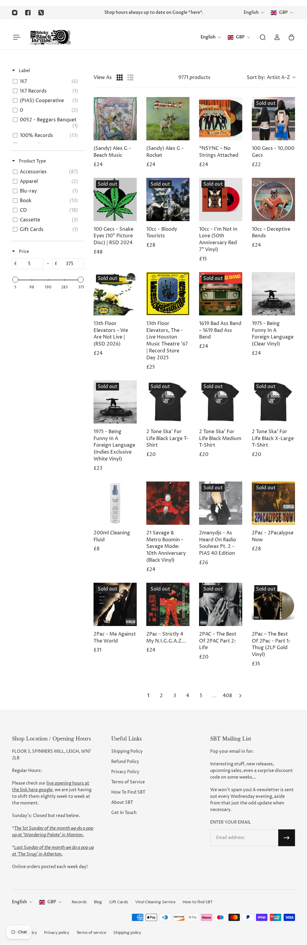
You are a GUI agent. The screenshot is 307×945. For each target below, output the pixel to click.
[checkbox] (47, 81)
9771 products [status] (194, 77)
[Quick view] (131, 134)
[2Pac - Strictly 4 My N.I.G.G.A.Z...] (167, 604)
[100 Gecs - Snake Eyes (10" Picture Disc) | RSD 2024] (115, 199)
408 (227, 695)
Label (24, 71)
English (19, 902)
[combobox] (271, 77)
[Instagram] (14, 12)
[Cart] (291, 37)
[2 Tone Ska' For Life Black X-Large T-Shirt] (273, 402)
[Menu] (16, 37)
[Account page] (277, 37)
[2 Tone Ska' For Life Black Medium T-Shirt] (220, 402)
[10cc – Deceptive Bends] (273, 199)
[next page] (240, 696)
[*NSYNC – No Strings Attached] (220, 118)
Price (23, 251)
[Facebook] (27, 12)
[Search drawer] (262, 37)
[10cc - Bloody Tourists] (167, 199)
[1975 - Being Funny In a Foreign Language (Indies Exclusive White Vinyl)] (115, 402)
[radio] (120, 77)
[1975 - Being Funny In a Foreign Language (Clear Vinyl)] (273, 293)
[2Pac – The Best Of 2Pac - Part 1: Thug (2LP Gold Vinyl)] (273, 604)
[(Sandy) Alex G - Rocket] (167, 118)
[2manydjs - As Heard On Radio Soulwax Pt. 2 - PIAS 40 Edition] (220, 503)
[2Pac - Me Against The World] (115, 604)
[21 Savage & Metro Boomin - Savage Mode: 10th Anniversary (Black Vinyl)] (167, 503)
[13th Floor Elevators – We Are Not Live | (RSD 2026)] (115, 293)
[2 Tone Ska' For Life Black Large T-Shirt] (167, 402)
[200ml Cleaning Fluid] (115, 503)
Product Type (32, 161)
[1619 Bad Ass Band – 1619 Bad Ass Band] (220, 293)
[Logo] (50, 37)
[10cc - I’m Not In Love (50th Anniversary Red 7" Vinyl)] (220, 199)
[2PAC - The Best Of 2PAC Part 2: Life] (220, 604)
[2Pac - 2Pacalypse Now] (273, 503)
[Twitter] (41, 12)
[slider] (15, 280)
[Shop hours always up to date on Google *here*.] (153, 12)
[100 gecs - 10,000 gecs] (273, 118)
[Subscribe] (286, 837)
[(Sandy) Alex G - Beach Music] (115, 118)
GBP (51, 902)
